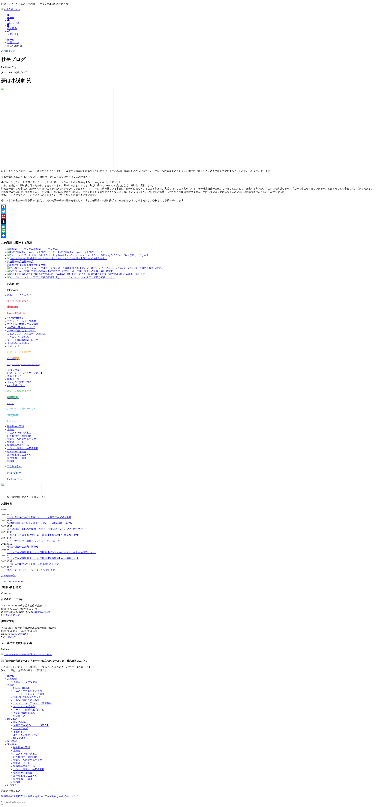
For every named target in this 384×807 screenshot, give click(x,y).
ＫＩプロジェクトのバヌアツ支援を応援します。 (88, 277)
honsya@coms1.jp (41, 612)
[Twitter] (192, 211)
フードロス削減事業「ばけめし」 (25, 340)
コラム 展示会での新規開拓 (22, 448)
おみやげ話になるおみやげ (21, 330)
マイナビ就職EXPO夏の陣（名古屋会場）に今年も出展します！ (112, 274)
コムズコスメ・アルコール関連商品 (26, 333)
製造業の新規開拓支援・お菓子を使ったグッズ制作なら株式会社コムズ (39, 796)
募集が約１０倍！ (38, 264)
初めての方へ (14, 369)
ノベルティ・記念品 (18, 337)
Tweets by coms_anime (12, 581)
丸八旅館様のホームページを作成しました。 (82, 252)
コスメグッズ (14, 376)
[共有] (192, 235)
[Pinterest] (192, 216)
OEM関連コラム (16, 385)
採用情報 (12, 741)
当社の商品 (28, 261)
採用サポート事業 (16, 458)
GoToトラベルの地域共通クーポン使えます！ (82, 258)
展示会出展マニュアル (19, 454)
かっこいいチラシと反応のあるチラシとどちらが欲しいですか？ (114, 255)
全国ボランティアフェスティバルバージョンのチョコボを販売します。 (124, 268)
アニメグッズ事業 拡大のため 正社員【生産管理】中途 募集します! (43, 535)
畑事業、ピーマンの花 (46, 249)
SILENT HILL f (15, 318)
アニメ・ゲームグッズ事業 (21, 321)
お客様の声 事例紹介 (19, 436)
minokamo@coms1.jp (18, 634)
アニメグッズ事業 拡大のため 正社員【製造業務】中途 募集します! (43, 558)
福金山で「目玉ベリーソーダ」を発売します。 (32, 570)
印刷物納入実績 (15, 426)
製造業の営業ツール (18, 445)
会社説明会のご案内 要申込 (22, 546)
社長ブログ (13, 42)
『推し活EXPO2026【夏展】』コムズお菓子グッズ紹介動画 (39, 517)
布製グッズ (13, 379)
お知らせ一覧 (8, 575)
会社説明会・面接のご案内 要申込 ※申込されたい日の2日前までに (45, 529)
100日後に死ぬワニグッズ (21, 327)
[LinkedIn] (192, 226)
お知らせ (12, 678)
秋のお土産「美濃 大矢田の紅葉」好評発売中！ (88, 271)
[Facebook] (192, 207)
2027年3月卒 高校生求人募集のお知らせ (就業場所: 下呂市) (39, 523)
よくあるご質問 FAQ (19, 382)
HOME (10, 17)
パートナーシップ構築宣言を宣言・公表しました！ (34, 540)
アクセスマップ (11, 615)
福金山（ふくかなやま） (20, 295)
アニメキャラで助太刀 (19, 432)
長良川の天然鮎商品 (18, 343)
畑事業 (10, 461)
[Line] (192, 231)
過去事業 (12, 744)
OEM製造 (12, 719)
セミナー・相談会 (16, 451)
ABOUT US (13, 23)
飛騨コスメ (13, 346)
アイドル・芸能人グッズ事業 (22, 324)
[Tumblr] (192, 221)
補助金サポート (15, 442)
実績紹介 (12, 685)
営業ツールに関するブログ (21, 439)
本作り (10, 429)
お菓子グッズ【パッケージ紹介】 (25, 373)
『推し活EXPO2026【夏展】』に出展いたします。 (34, 564)
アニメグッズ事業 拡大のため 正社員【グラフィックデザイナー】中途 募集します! (51, 552)
